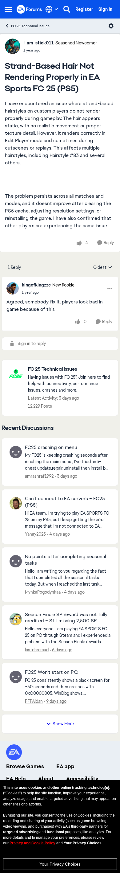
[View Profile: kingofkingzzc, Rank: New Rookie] (12, 288)
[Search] (66, 9)
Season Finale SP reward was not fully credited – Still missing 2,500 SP (66, 618)
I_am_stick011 (38, 43)
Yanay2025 (35, 534)
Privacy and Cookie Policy (32, 843)
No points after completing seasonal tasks (65, 560)
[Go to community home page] (29, 9)
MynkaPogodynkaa (43, 592)
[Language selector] (52, 9)
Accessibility (82, 778)
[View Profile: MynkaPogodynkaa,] (16, 561)
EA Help (16, 778)
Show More (63, 724)
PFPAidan (34, 701)
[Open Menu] (111, 26)
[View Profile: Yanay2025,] (16, 503)
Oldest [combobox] (102, 268)
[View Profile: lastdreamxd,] (16, 619)
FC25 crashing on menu (51, 447)
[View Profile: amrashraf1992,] (16, 452)
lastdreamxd (37, 650)
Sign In (105, 9)
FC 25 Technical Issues (30, 25)
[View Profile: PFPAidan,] (16, 677)
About (46, 778)
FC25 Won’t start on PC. (51, 672)
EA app (65, 766)
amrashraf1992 (39, 476)
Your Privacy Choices (60, 864)
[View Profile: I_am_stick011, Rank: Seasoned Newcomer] (12, 46)
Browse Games (25, 766)
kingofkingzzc (36, 285)
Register (84, 9)
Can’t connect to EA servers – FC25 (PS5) (65, 502)
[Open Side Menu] (8, 9)
